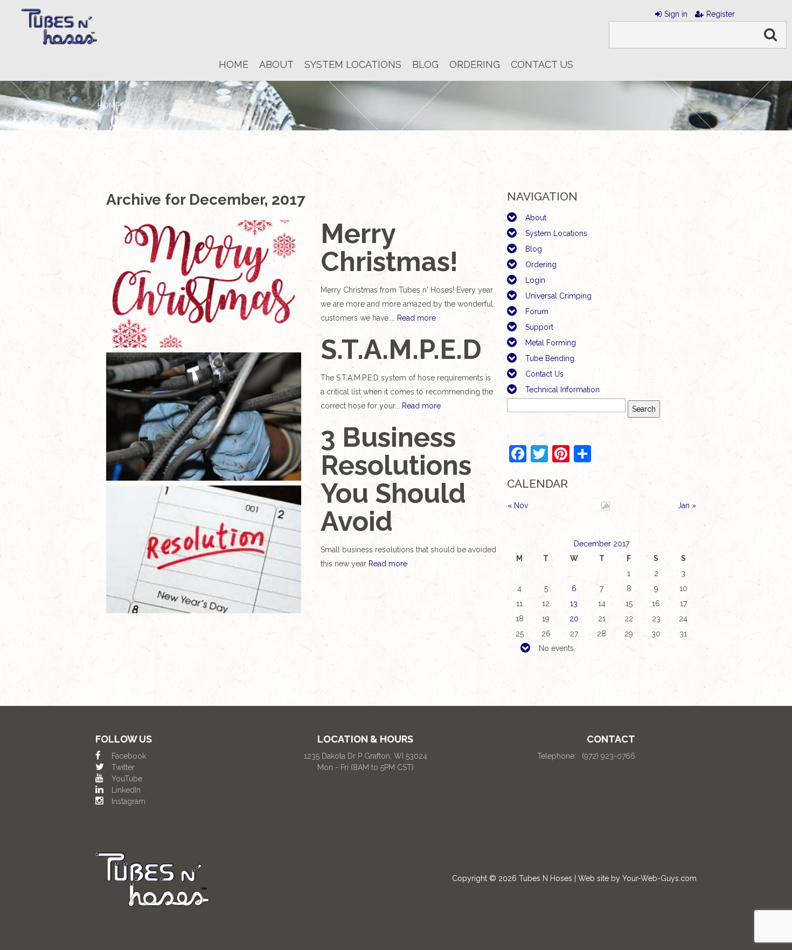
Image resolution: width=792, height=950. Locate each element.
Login (535, 280)
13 (574, 603)
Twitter (123, 767)
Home (109, 105)
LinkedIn (126, 790)
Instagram (128, 801)
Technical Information (562, 389)
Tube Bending (549, 358)
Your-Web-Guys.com (659, 878)
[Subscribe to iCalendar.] (605, 505)
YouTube (127, 778)
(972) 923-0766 (608, 756)
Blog (533, 249)
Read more (416, 318)
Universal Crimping (558, 296)
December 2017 (601, 543)
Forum (536, 311)
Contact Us (544, 374)
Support (539, 327)
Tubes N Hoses (545, 878)
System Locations (556, 233)
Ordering (541, 264)
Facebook (129, 756)
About (535, 217)
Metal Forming (550, 342)
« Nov (518, 505)
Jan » (687, 505)
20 (574, 618)
